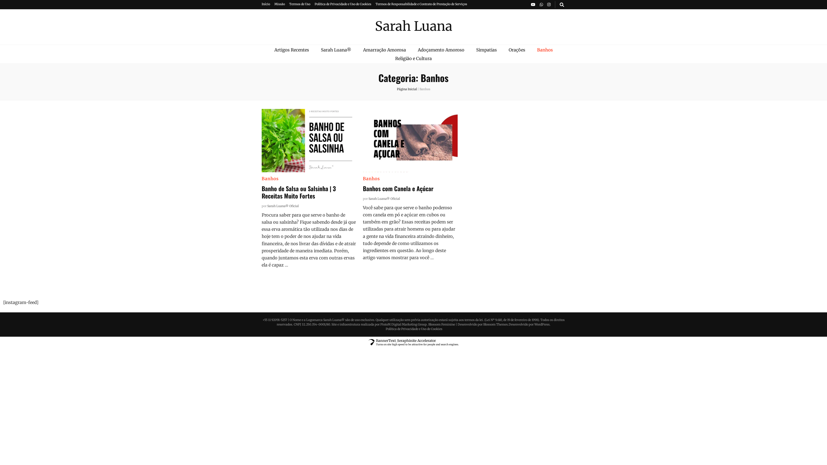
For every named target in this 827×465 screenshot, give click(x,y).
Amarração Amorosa (384, 50)
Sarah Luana (413, 26)
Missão (279, 4)
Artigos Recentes (291, 50)
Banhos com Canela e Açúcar (398, 188)
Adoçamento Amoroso (441, 50)
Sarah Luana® (336, 50)
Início (266, 4)
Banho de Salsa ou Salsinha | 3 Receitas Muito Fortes (299, 192)
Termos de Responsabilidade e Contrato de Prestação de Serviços (421, 4)
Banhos (545, 50)
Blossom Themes (495, 324)
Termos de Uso (299, 4)
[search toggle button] (562, 4)
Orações (517, 50)
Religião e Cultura (413, 58)
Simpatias (486, 50)
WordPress (542, 324)
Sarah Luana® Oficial (283, 206)
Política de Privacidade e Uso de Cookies (343, 4)
